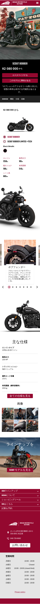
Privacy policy (20, 592)
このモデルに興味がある (20, 80)
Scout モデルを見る (20, 470)
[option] (20, 262)
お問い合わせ (20, 545)
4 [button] (20, 287)
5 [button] (23, 287)
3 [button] (16, 287)
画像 (23, 99)
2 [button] (13, 287)
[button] (3, 287)
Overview (5, 99)
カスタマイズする (20, 75)
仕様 (17, 99)
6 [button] (27, 287)
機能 (12, 99)
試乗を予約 (7, 508)
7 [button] (31, 287)
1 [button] (9, 287)
